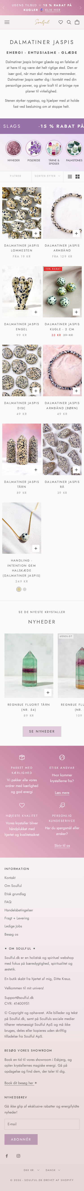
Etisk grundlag (15, 893)
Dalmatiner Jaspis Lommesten (21, 248)
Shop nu (56, 10)
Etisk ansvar (62, 768)
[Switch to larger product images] (70, 176)
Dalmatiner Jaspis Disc (21, 405)
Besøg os (11, 934)
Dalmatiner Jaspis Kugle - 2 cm (62, 326)
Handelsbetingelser (18, 910)
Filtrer (15, 176)
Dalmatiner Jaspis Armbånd (62, 248)
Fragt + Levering (16, 918)
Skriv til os (62, 845)
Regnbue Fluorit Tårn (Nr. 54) (29, 707)
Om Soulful (13, 885)
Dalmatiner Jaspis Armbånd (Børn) (62, 405)
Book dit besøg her (19, 1082)
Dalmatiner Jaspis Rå (62, 484)
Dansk (51, 1170)
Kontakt (9, 877)
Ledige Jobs (13, 926)
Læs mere (62, 792)
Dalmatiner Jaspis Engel (21, 326)
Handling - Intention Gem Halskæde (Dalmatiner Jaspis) (22, 568)
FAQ (7, 901)
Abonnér (21, 1139)
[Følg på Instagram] (18, 1156)
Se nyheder (42, 731)
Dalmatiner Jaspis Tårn (21, 484)
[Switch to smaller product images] (77, 176)
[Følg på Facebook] (6, 1156)
